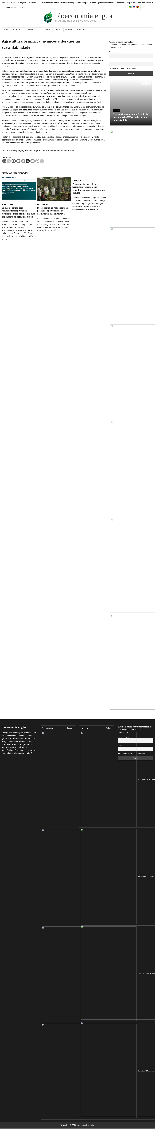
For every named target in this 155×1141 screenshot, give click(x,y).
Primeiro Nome (114, 52)
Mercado (16, 30)
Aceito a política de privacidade (124, 69)
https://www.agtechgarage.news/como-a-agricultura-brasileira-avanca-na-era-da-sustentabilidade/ (40, 151)
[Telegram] (23, 161)
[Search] (151, 29)
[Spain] (137, 8)
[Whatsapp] (9, 161)
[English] (134, 8)
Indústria (32, 30)
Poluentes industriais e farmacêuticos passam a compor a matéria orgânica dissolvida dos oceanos (50, 3)
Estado (46, 30)
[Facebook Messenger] (18, 161)
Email (111, 60)
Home (6, 30)
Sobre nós (81, 30)
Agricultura (7, 204)
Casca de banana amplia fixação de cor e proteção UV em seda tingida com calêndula (130, 117)
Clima (59, 30)
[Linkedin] (4, 161)
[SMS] (37, 161)
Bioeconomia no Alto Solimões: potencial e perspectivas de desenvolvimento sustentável (52, 211)
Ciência (68, 30)
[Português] (130, 8)
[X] (28, 161)
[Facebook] (14, 161)
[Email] (32, 161)
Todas (69, 728)
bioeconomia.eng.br (84, 16)
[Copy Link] (42, 161)
